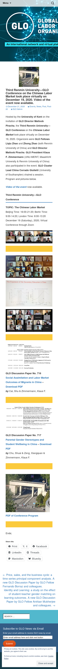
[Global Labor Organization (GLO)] (29, 31)
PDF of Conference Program (22, 515)
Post (44, 106)
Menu (5, 3)
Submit (9, 643)
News (39, 106)
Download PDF (14, 386)
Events (32, 106)
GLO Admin (18, 109)
